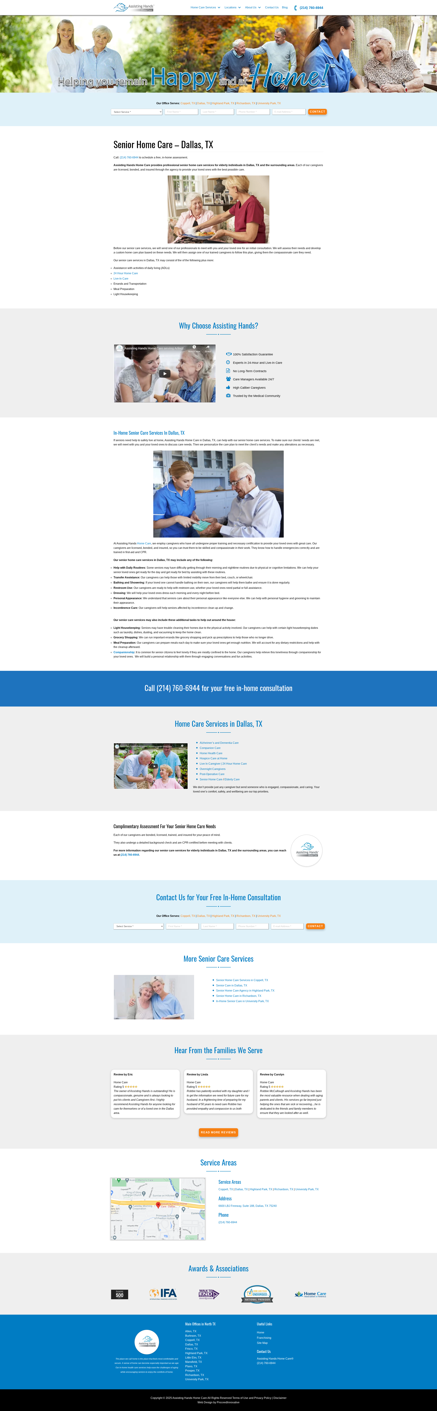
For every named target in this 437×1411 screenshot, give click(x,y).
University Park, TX (269, 103)
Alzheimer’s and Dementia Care (219, 742)
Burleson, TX (193, 1335)
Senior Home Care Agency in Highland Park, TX (245, 990)
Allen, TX (190, 1331)
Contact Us (272, 7)
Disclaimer (279, 1397)
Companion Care (210, 748)
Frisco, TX (191, 1348)
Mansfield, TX (193, 1361)
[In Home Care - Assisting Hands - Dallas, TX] (134, 7)
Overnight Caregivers (212, 769)
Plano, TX (191, 1366)
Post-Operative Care (212, 774)
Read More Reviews (218, 1132)
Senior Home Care (211, 779)
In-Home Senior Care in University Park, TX (242, 1001)
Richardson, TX (245, 103)
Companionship (124, 652)
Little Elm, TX (193, 1357)
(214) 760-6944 (311, 8)
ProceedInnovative (228, 1402)
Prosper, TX (192, 1370)
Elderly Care (232, 779)
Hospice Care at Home (213, 758)
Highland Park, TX (223, 103)
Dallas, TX (203, 103)
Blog (285, 7)
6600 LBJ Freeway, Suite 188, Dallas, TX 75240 (247, 1205)
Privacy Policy (262, 1397)
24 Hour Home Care (126, 273)
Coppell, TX (188, 103)
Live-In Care (121, 278)
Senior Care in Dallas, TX (231, 985)
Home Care (144, 543)
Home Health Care (211, 753)
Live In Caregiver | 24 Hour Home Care (223, 763)
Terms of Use (240, 1397)
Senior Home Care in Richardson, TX (238, 995)
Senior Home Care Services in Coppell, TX (242, 980)
